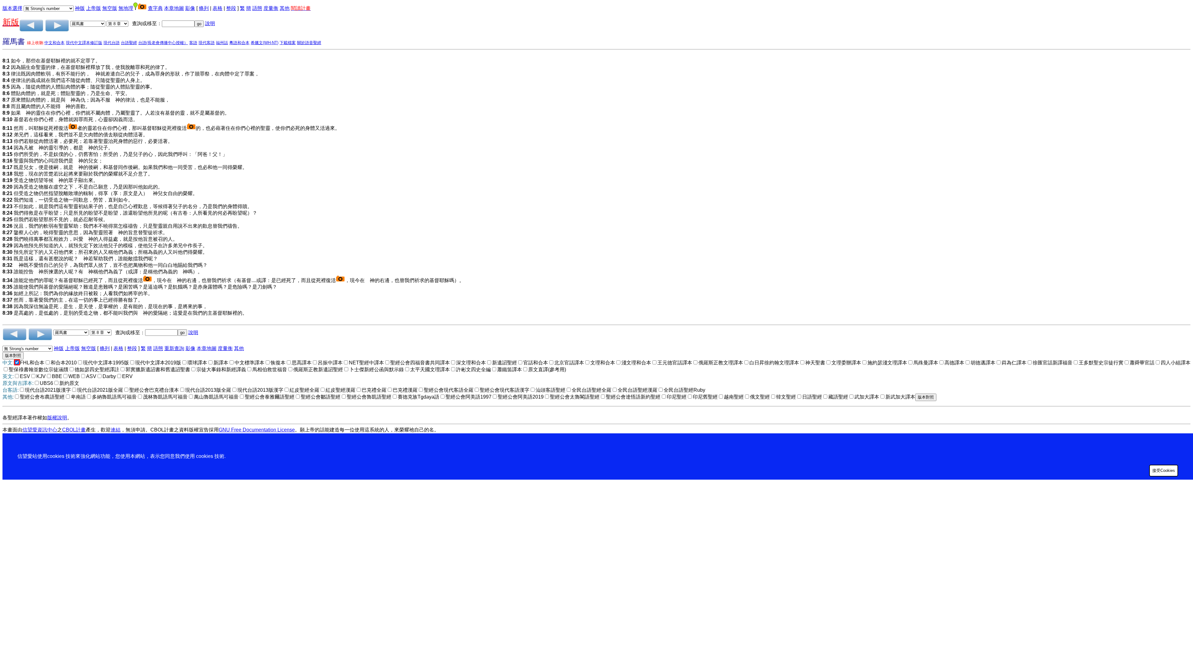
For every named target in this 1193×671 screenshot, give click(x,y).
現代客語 (207, 42)
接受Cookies (1163, 470)
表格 (217, 8)
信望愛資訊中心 (39, 429)
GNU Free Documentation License (257, 429)
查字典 (155, 8)
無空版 (109, 8)
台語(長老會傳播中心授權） (163, 42)
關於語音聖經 (309, 42)
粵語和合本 (239, 42)
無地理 (125, 8)
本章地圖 (174, 8)
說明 (210, 23)
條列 (204, 8)
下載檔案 (288, 42)
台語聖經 (129, 42)
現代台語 (111, 42)
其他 (285, 8)
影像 (190, 8)
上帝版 (93, 8)
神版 (80, 8)
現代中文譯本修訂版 (84, 42)
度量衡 (270, 8)
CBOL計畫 (74, 429)
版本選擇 (12, 8)
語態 (257, 8)
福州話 (222, 42)
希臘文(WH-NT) (264, 42)
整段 (231, 8)
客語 (193, 42)
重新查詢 (174, 348)
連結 (116, 429)
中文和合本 (54, 42)
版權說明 (57, 417)
